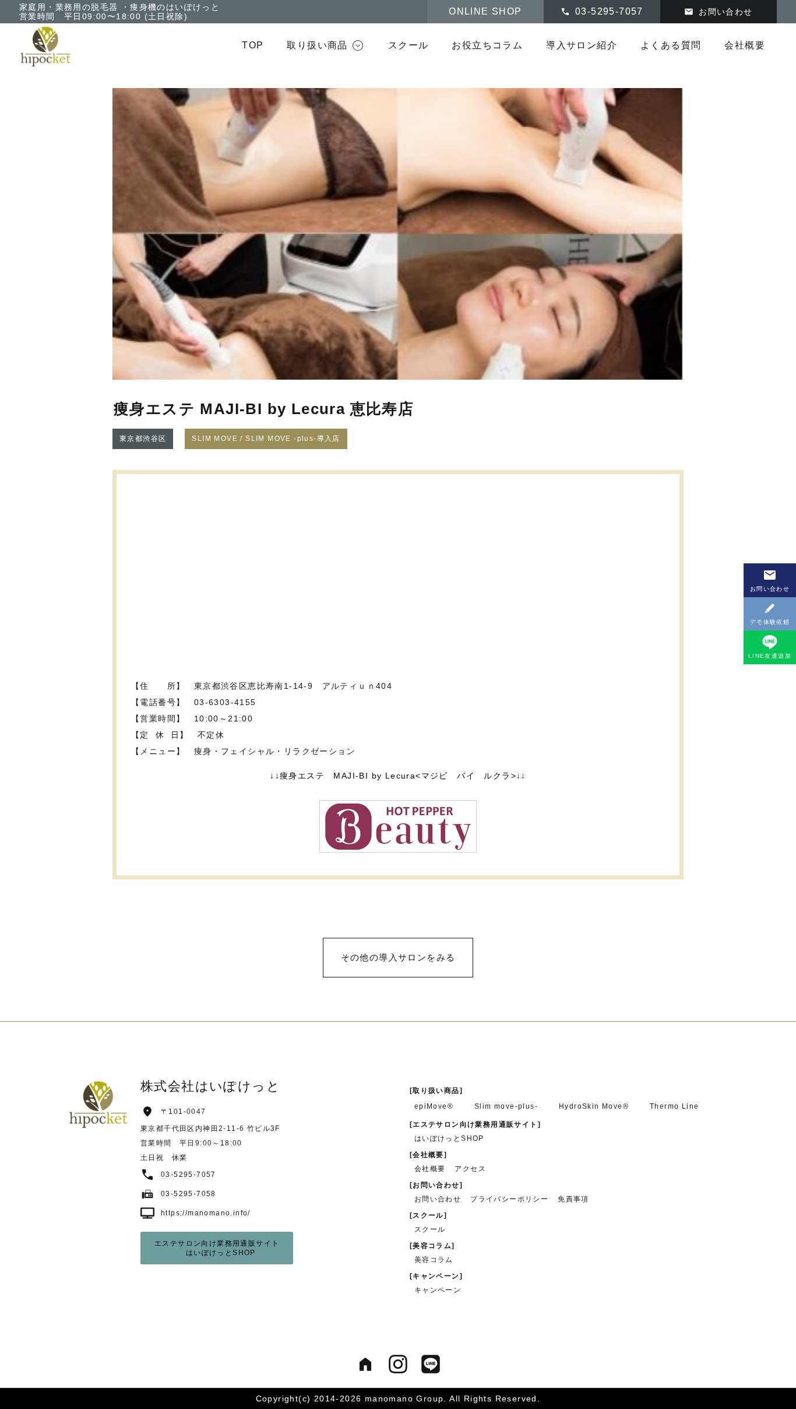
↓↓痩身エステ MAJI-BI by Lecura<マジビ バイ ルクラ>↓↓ (398, 775)
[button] (325, 45)
